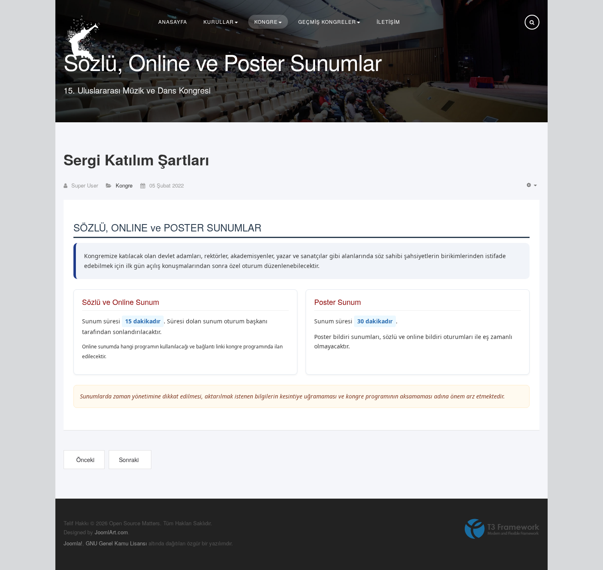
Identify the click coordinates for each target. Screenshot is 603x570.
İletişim (388, 21)
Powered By (502, 529)
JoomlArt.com (111, 532)
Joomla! (73, 543)
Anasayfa (172, 21)
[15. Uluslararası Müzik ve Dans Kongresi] (84, 39)
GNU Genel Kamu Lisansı (116, 543)
